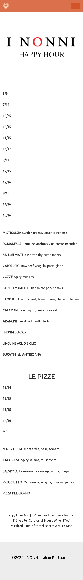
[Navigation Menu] (75, 6)
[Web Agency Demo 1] (7, 6)
